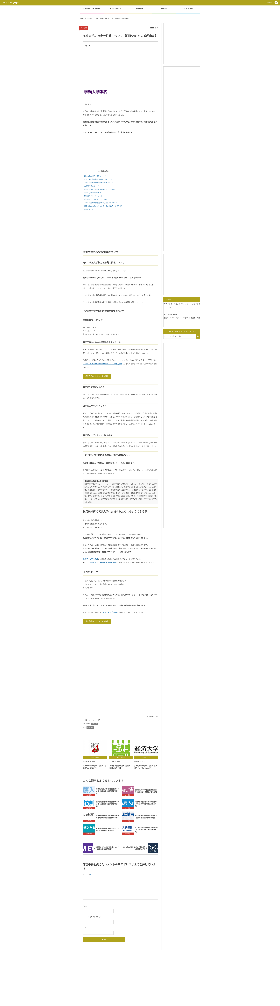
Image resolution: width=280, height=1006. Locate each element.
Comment (86, 875)
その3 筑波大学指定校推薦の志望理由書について (101, 203)
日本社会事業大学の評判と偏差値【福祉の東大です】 (119, 767)
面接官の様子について (92, 186)
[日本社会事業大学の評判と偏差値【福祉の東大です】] (121, 748)
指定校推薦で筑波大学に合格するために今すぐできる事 (103, 206)
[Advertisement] (120, 67)
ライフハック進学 (11, 3)
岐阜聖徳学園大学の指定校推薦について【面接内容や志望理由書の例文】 (107, 804)
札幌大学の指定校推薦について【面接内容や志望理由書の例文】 (107, 830)
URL (84, 928)
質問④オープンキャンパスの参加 (95, 199)
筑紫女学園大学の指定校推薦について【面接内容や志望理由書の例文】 (107, 817)
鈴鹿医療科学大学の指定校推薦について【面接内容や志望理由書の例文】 (146, 804)
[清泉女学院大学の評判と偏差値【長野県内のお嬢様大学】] (95, 748)
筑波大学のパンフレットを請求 (96, 376)
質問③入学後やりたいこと (93, 196)
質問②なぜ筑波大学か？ (92, 193)
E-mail (85, 917)
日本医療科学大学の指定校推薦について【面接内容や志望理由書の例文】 (146, 830)
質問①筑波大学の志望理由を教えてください (99, 189)
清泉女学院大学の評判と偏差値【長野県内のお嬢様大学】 (94, 767)
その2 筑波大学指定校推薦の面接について (98, 183)
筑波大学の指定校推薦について (95, 176)
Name (85, 906)
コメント (93, 720)
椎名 (86, 46)
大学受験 (84, 28)
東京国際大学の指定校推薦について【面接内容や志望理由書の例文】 (146, 817)
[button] (276, 3)
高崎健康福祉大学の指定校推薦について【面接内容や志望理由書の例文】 (107, 791)
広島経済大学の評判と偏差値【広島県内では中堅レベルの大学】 (145, 767)
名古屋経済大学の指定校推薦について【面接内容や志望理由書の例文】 (146, 791)
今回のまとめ (88, 209)
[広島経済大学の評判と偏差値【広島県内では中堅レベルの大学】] (146, 748)
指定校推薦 (90, 727)
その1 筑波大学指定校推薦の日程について (98, 179)
